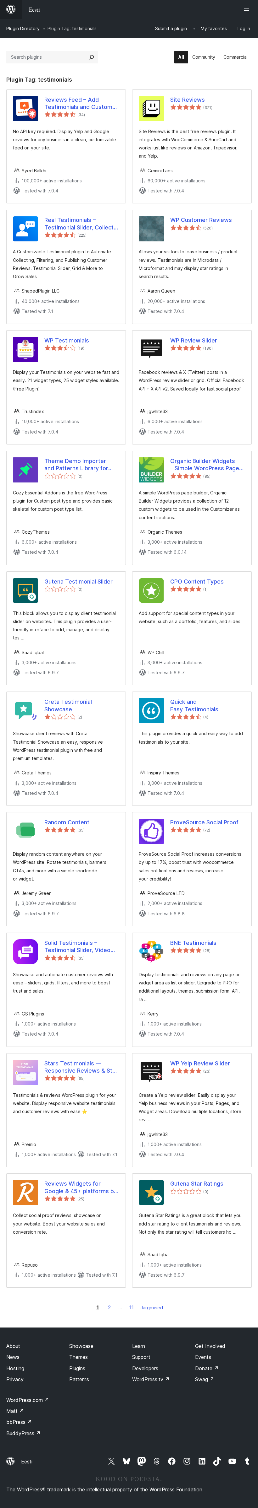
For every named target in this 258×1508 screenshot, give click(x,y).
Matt (15, 1411)
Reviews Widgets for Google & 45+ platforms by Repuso (80, 1187)
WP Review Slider (193, 340)
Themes (78, 1357)
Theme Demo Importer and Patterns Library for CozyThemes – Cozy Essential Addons (76, 465)
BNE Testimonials (193, 943)
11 (131, 1307)
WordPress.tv (151, 1379)
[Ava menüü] (248, 9)
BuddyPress (23, 1433)
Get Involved (210, 1346)
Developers (145, 1368)
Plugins (77, 1368)
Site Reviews (187, 99)
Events (203, 1357)
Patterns (79, 1379)
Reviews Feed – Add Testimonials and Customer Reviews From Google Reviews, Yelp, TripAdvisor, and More (81, 103)
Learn (138, 1346)
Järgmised (152, 1307)
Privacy (15, 1379)
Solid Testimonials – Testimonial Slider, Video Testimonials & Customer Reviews (78, 947)
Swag (204, 1379)
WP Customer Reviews (201, 220)
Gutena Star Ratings (196, 1183)
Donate (207, 1368)
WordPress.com (27, 1400)
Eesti (26, 1461)
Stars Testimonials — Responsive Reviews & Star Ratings (81, 1067)
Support (141, 1357)
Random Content (66, 822)
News (13, 1357)
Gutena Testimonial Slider (78, 581)
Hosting (15, 1368)
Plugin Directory (23, 28)
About (13, 1346)
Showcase (81, 1346)
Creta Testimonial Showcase (68, 705)
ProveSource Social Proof (204, 822)
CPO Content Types (197, 581)
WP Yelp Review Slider (200, 1063)
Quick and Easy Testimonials (194, 705)
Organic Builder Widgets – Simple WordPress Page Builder (204, 465)
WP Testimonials (66, 340)
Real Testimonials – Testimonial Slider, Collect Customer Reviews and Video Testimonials (79, 224)
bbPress (19, 1422)
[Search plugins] (91, 57)
